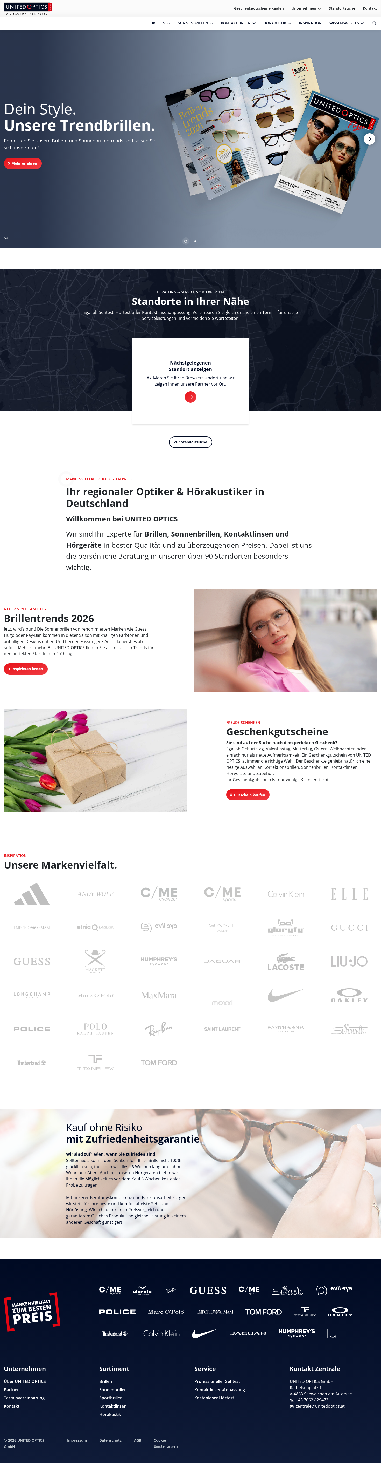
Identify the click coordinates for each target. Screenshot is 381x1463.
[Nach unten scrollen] (6, 237)
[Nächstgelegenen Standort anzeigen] (190, 397)
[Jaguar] (222, 961)
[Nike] (204, 1333)
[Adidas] (32, 894)
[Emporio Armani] (215, 1311)
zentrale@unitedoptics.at (320, 1406)
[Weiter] (369, 138)
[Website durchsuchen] (372, 23)
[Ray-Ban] (171, 1290)
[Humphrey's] (297, 1333)
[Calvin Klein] (161, 1333)
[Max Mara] (159, 995)
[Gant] (222, 927)
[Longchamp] (32, 995)
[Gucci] (349, 927)
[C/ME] (110, 1290)
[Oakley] (340, 1311)
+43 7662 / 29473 (312, 1400)
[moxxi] (331, 1333)
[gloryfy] (142, 1290)
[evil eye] (334, 1290)
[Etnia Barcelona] (95, 927)
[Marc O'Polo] (166, 1311)
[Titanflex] (305, 1311)
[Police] (117, 1311)
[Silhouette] (288, 1290)
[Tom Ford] (263, 1311)
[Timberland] (32, 1063)
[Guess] (208, 1290)
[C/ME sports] (222, 894)
